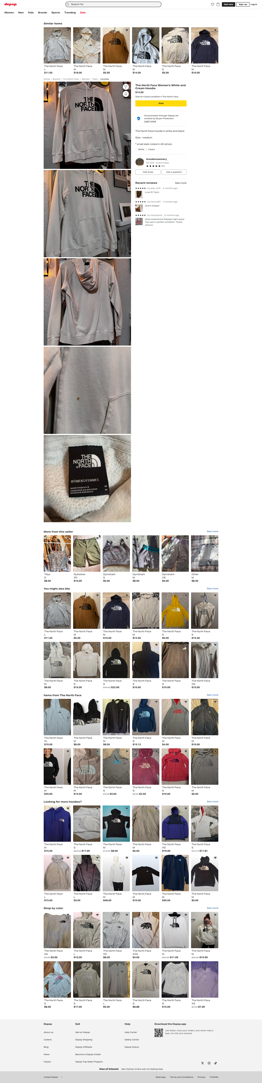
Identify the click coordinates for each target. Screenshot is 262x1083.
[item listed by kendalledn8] (145, 823)
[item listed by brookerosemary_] (57, 553)
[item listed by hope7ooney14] (57, 660)
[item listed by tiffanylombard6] (175, 610)
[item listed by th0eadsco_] (86, 660)
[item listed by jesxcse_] (145, 873)
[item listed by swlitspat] (57, 717)
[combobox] (113, 4)
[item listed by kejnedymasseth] (145, 660)
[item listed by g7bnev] (145, 930)
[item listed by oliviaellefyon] (116, 717)
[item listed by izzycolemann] (57, 823)
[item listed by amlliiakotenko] (204, 930)
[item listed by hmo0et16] (86, 873)
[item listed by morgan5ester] (116, 766)
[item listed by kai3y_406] (175, 766)
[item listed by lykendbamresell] (116, 660)
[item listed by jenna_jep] (204, 766)
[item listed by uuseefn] (204, 823)
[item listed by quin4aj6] (86, 930)
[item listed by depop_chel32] (57, 979)
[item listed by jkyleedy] (204, 873)
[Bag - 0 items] (218, 4)
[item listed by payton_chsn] (86, 823)
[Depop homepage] (10, 4)
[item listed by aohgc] (145, 717)
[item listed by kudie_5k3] (204, 979)
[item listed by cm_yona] (86, 766)
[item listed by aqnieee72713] (116, 930)
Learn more (150, 121)
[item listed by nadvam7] (175, 660)
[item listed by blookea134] (145, 610)
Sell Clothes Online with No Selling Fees (142, 1069)
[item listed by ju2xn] (116, 823)
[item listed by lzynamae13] (175, 979)
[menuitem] (9, 12)
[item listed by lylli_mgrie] (204, 660)
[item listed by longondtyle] (116, 873)
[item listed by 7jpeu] (175, 717)
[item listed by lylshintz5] (86, 979)
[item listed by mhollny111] (204, 610)
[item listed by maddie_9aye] (86, 610)
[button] (166, 166)
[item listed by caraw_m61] (57, 766)
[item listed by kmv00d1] (145, 766)
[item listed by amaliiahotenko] (175, 930)
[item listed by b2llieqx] (57, 873)
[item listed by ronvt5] (175, 823)
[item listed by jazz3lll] (86, 717)
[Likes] (212, 4)
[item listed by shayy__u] (204, 717)
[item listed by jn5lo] (116, 610)
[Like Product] (68, 30)
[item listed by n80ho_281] (116, 979)
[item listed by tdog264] (145, 979)
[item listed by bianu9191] (175, 873)
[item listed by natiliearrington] (57, 610)
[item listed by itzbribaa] (57, 930)
